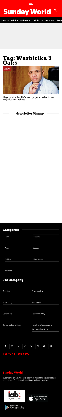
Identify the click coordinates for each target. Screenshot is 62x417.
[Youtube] (44, 346)
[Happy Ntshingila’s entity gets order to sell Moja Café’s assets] (31, 80)
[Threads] (50, 346)
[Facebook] (5, 346)
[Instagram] (11, 346)
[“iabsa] (14, 402)
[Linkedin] (18, 346)
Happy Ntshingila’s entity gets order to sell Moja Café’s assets (29, 98)
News (7, 69)
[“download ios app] (37, 402)
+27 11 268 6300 (18, 354)
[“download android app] (14, 410)
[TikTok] (24, 346)
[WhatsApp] (37, 346)
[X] (31, 346)
